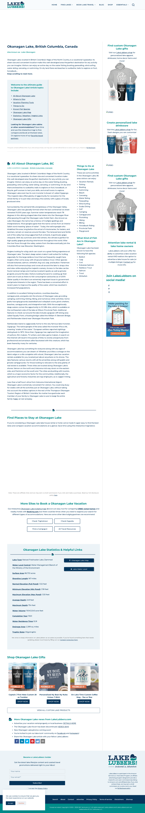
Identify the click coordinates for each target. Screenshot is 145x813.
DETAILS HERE (69, 723)
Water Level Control (21, 565)
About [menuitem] (63, 799)
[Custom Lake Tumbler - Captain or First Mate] (22, 677)
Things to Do (18, 106)
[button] (17, 741)
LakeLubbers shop (124, 53)
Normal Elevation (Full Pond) (25, 584)
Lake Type (17, 560)
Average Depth (19, 600)
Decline (21, 803)
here (55, 495)
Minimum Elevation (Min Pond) (26, 589)
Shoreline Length (20, 579)
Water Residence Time (22, 621)
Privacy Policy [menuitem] (91, 799)
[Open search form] (134, 5)
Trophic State (18, 632)
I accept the (38, 788)
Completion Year (19, 616)
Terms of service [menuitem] (106, 799)
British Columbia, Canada (41, 168)
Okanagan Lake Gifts (22, 119)
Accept (10, 803)
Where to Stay (19, 99)
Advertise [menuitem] (80, 799)
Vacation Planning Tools (23, 103)
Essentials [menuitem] (121, 5)
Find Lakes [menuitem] (66, 5)
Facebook (61, 733)
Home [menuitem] (54, 5)
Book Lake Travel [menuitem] (85, 5)
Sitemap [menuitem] (129, 799)
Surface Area (18, 573)
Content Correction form (69, 640)
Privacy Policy (43, 788)
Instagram (74, 733)
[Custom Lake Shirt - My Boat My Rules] (53, 677)
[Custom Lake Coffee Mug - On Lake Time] (84, 677)
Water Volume (18, 611)
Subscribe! (37, 783)
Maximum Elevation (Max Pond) (26, 595)
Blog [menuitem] (101, 5)
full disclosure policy (124, 788)
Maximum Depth (19, 605)
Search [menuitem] (55, 799)
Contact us (128, 262)
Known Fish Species (21, 109)
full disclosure (91, 148)
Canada (24, 168)
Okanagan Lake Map (22, 112)
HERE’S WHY (63, 727)
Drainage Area (18, 627)
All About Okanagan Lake (24, 96)
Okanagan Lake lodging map (33, 509)
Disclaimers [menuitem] (119, 799)
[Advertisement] (72, 25)
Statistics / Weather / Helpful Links (28, 116)
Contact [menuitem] (71, 799)
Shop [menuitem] (110, 5)
